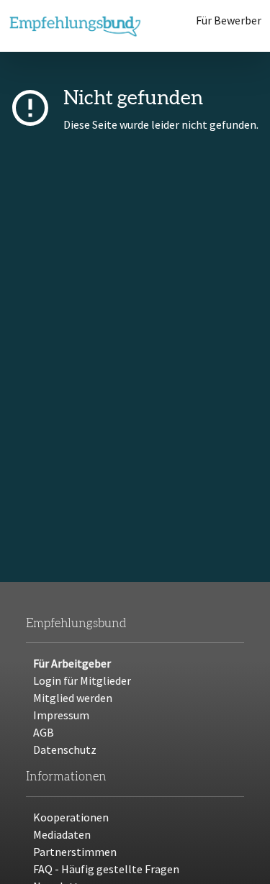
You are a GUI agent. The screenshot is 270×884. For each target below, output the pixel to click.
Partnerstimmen (75, 851)
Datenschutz (64, 749)
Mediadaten (62, 834)
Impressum (61, 715)
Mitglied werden (72, 698)
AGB (43, 732)
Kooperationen (71, 817)
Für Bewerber (228, 20)
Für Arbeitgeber (72, 663)
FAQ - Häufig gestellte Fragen (106, 869)
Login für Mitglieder (82, 680)
